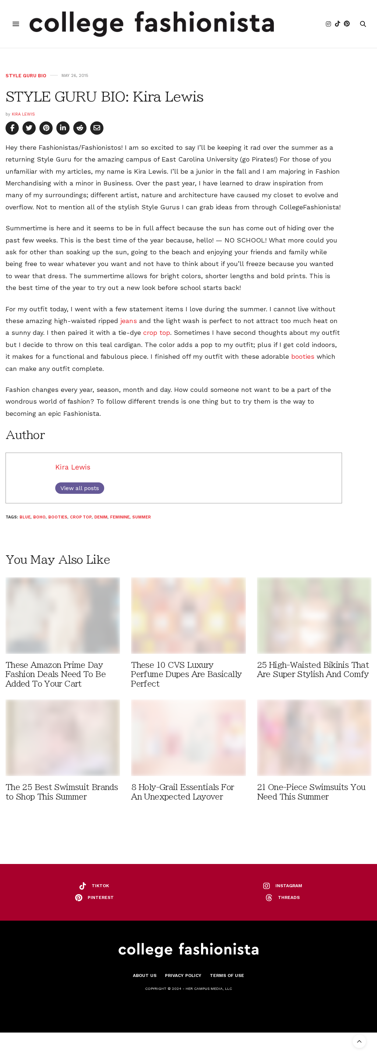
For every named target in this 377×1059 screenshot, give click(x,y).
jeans (128, 321)
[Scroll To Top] (359, 1041)
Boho (39, 517)
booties (302, 356)
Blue (25, 517)
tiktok (100, 885)
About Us (144, 975)
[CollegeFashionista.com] (151, 24)
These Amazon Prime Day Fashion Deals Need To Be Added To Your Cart (56, 674)
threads (289, 897)
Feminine (120, 517)
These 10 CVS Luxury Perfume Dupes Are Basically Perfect (186, 674)
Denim (101, 517)
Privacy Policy (183, 975)
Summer (141, 517)
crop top (156, 332)
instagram (288, 885)
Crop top (81, 517)
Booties (57, 517)
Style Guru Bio (26, 75)
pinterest (101, 897)
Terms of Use (227, 975)
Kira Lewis (23, 114)
